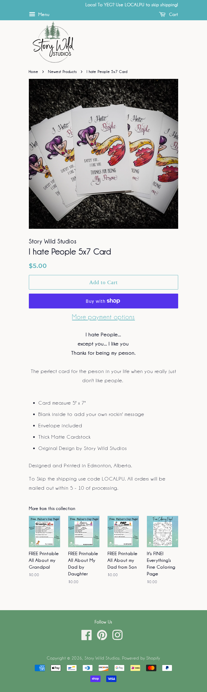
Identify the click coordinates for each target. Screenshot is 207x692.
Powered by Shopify (141, 658)
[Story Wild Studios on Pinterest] (102, 637)
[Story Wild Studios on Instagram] (117, 637)
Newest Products (62, 71)
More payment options (103, 316)
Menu (43, 13)
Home (33, 71)
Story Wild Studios (102, 658)
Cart (173, 13)
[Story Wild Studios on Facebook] (86, 637)
